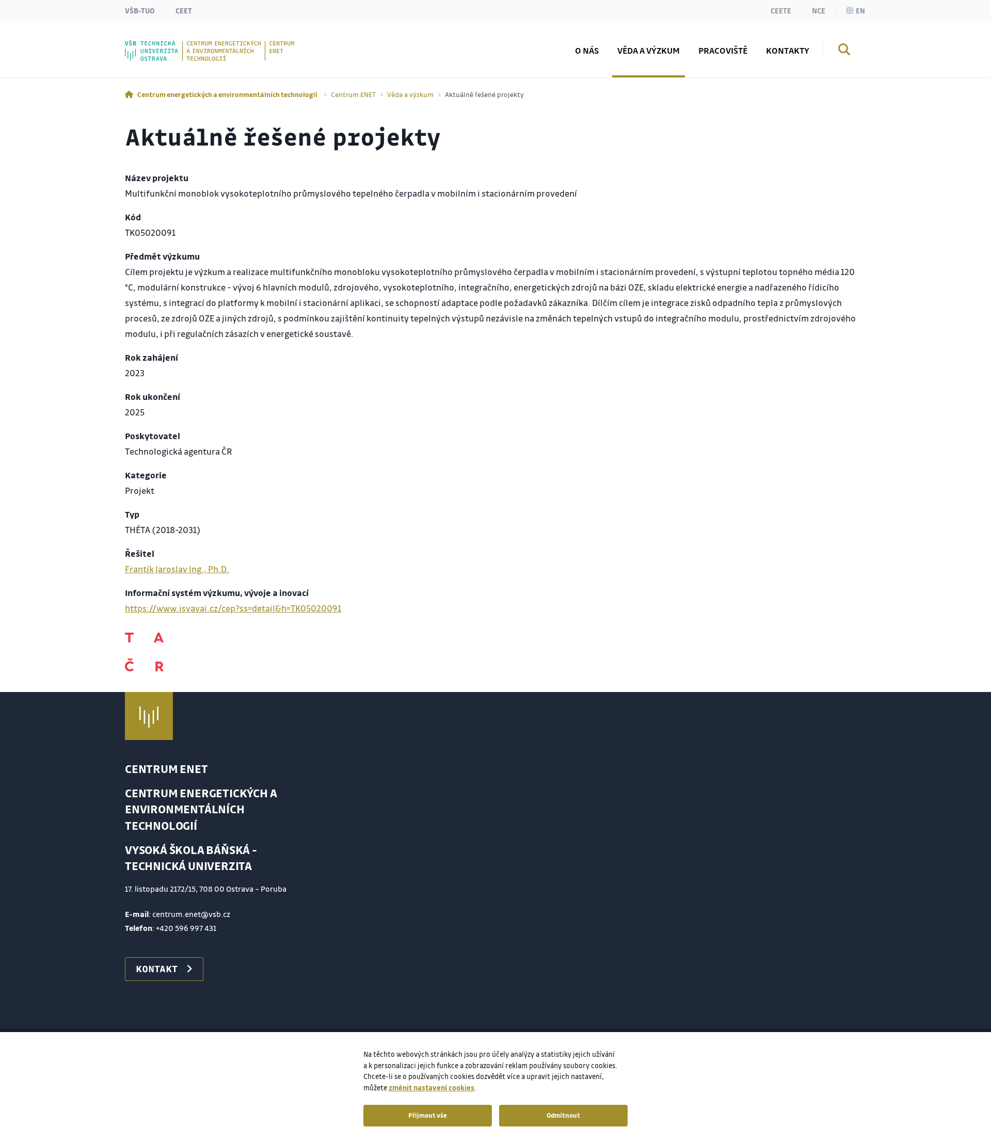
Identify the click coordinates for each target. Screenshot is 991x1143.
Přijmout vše (427, 1115)
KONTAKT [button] (157, 968)
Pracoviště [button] (722, 50)
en (860, 10)
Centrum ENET (353, 94)
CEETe (781, 10)
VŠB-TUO (140, 10)
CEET (183, 10)
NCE (818, 10)
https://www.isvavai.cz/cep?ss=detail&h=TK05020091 (233, 608)
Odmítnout (563, 1115)
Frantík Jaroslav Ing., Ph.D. (177, 569)
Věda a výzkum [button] (648, 50)
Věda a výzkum (410, 94)
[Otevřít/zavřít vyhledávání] (844, 51)
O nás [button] (587, 50)
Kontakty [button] (787, 50)
